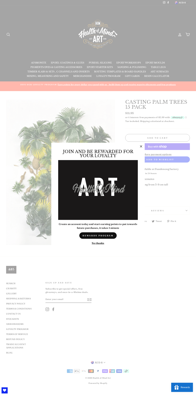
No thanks (98, 243)
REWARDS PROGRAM (98, 235)
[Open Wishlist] (5, 390)
